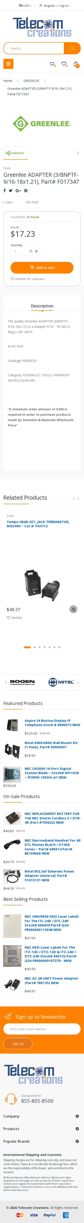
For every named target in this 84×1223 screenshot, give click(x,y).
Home (7, 81)
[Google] (18, 190)
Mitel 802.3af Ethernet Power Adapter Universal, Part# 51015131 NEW (49, 875)
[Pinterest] (25, 190)
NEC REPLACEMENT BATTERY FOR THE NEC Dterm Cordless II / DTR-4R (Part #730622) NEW (53, 818)
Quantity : (17, 245)
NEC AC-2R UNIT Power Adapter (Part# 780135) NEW (51, 980)
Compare (38, 279)
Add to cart (45, 267)
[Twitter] (11, 190)
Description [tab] (42, 305)
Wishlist (20, 279)
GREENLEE (31, 81)
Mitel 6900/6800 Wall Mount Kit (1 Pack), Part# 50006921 (51, 744)
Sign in (64, 6)
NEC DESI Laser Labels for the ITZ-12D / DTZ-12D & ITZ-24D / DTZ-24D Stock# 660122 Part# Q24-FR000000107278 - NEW (50, 954)
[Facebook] (4, 190)
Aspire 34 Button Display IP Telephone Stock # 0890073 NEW (52, 722)
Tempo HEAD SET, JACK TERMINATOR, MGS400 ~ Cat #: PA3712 (38, 523)
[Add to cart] (73, 609)
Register (49, 6)
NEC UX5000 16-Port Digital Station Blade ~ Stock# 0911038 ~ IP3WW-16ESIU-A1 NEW (52, 772)
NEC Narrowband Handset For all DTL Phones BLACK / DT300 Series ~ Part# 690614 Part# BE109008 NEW (52, 847)
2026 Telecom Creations (29, 1207)
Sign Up (18, 1043)
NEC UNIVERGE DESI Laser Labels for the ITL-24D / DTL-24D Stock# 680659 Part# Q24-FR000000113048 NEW (52, 923)
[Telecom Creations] (42, 27)
